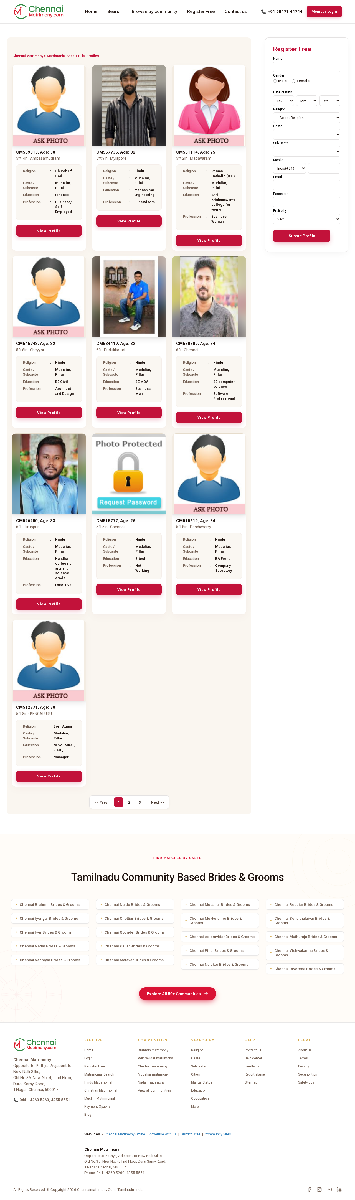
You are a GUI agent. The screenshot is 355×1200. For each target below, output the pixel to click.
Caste (195, 1058)
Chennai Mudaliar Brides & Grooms (219, 904)
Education (199, 1090)
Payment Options (97, 1107)
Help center (253, 1058)
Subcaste (198, 1066)
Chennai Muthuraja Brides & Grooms (305, 936)
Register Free (201, 11)
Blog (87, 1115)
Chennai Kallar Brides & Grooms (132, 946)
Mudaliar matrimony (153, 1074)
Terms (303, 1058)
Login (88, 1058)
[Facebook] (309, 1189)
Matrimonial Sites (61, 56)
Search (114, 11)
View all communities (154, 1090)
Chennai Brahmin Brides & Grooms (50, 904)
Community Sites (218, 1134)
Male (282, 80)
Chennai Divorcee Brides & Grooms (304, 969)
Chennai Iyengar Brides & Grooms (49, 918)
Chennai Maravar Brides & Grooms (134, 960)
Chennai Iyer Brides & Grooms (46, 932)
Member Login (324, 11)
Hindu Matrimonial (98, 1082)
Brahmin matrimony (153, 1050)
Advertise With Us (163, 1134)
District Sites (191, 1134)
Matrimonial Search (99, 1074)
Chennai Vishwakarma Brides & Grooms (301, 952)
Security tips (307, 1074)
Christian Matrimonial (100, 1090)
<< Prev (101, 802)
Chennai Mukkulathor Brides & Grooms (215, 920)
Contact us (236, 11)
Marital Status (201, 1082)
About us (305, 1050)
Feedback (252, 1066)
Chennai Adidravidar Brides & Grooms (222, 936)
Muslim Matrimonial (99, 1098)
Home (91, 11)
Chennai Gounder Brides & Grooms (135, 932)
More (195, 1107)
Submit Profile (302, 236)
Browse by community (154, 11)
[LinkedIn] (339, 1189)
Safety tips (306, 1082)
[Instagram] (319, 1189)
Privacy (303, 1066)
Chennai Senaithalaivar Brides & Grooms (302, 920)
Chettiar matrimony (153, 1066)
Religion (197, 1050)
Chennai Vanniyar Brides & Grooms (50, 960)
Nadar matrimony (151, 1082)
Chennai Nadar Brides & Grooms (47, 946)
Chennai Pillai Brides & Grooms (216, 950)
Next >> (157, 802)
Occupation (200, 1098)
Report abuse (255, 1074)
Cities (195, 1074)
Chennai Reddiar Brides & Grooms (303, 904)
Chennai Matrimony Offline (125, 1134)
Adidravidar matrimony (155, 1058)
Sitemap (251, 1082)
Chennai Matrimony (27, 56)
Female (303, 80)
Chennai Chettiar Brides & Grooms (134, 918)
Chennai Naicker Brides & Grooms (218, 964)
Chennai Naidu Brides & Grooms (132, 904)
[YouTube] (329, 1189)
